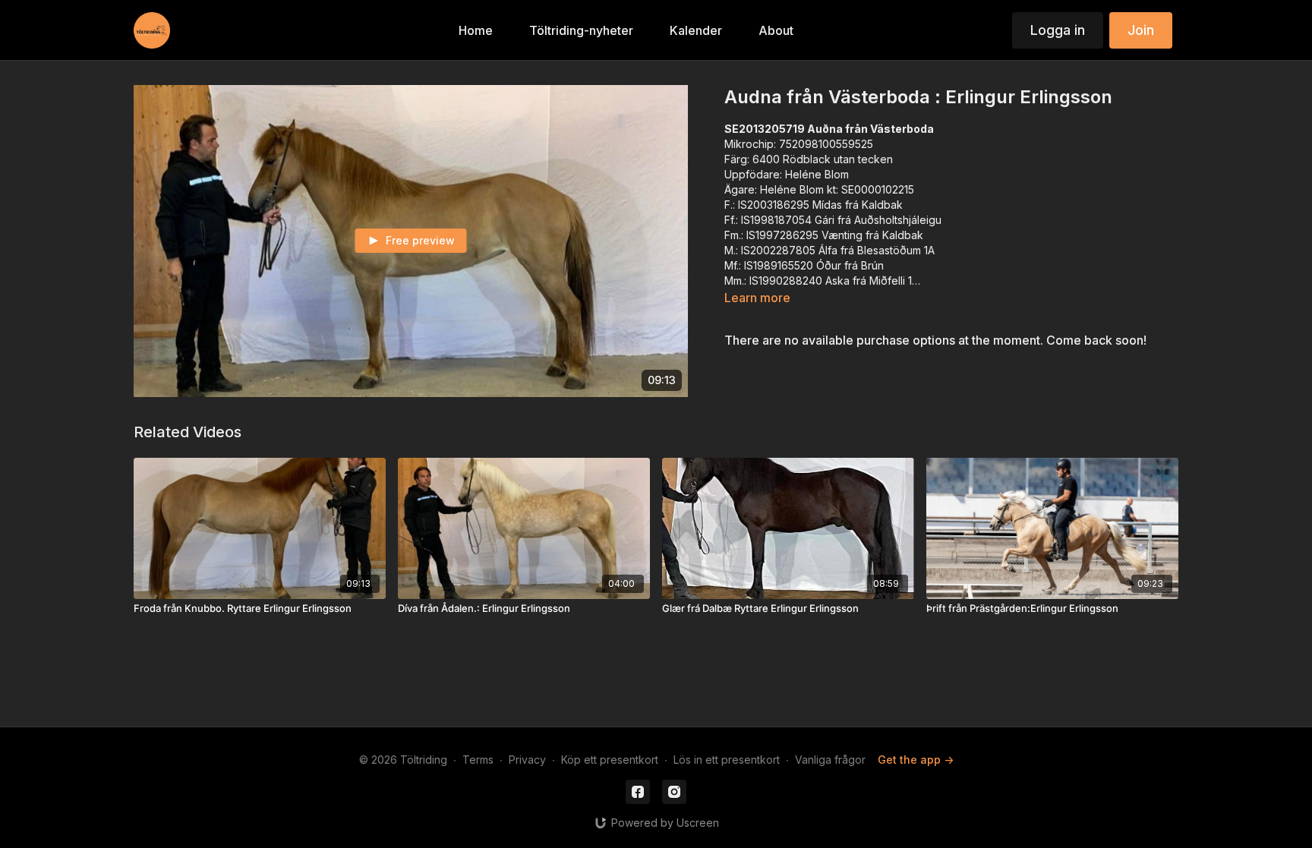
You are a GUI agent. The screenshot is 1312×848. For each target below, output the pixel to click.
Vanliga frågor (830, 759)
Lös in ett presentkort (726, 759)
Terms (478, 759)
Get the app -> (916, 759)
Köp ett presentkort (609, 759)
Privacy (527, 759)
